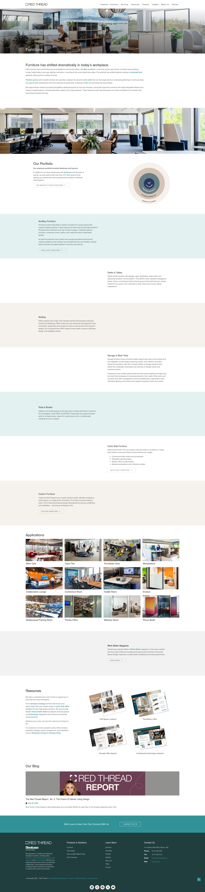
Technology (71, 851)
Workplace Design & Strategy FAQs (46, 733)
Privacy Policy (81, 878)
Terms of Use (92, 878)
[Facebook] (102, 887)
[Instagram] (97, 887)
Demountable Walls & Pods (76, 854)
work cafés (87, 80)
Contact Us (156, 861)
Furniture (70, 847)
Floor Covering (72, 857)
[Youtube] (113, 887)
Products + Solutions (109, 4)
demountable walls (39, 712)
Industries (135, 4)
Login (71, 878)
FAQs (107, 864)
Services (124, 4)
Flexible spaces (32, 80)
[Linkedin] (92, 887)
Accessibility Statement (58, 878)
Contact (175, 4)
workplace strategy (37, 704)
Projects (145, 4)
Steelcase (68, 172)
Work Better (136, 649)
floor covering (40, 860)
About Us (165, 4)
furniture (29, 858)
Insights (108, 857)
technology (33, 714)
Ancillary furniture (87, 69)
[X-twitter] (108, 887)
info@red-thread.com (159, 858)
